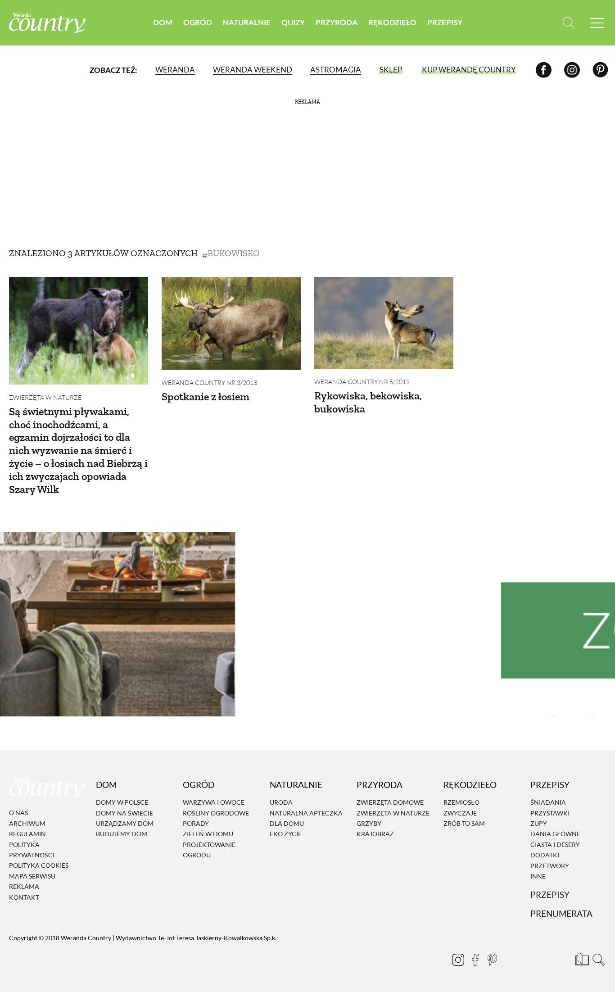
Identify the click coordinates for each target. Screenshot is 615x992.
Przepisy (444, 22)
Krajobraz (375, 834)
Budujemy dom (121, 834)
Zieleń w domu (208, 834)
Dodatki (544, 855)
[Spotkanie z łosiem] (231, 323)
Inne (538, 876)
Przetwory (549, 866)
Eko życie (286, 834)
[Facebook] (544, 69)
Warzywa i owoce (213, 802)
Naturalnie (247, 22)
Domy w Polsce (122, 802)
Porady (196, 823)
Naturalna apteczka (306, 813)
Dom (162, 22)
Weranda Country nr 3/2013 (209, 382)
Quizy (293, 22)
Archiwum (27, 823)
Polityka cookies (38, 866)
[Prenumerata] (581, 958)
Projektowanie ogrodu (209, 850)
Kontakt (24, 897)
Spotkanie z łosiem (205, 396)
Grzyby (369, 823)
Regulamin (27, 834)
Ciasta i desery (555, 844)
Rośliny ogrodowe (216, 813)
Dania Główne (555, 834)
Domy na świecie (124, 813)
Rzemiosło (461, 802)
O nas (18, 813)
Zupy (538, 823)
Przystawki (550, 813)
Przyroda (336, 22)
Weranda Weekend (252, 69)
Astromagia (335, 69)
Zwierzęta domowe (390, 802)
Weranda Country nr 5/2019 (362, 381)
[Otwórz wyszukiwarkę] (569, 23)
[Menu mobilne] (597, 22)
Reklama (24, 886)
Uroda (281, 802)
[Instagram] (572, 69)
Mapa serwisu (32, 876)
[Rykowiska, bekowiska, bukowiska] (383, 323)
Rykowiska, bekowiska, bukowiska (368, 402)
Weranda (175, 69)
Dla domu (287, 823)
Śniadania (548, 802)
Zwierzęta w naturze (45, 397)
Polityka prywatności (31, 850)
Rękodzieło (392, 22)
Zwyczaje (460, 813)
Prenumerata (561, 913)
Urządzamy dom (125, 823)
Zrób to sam (464, 823)
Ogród (197, 22)
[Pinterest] (600, 69)
